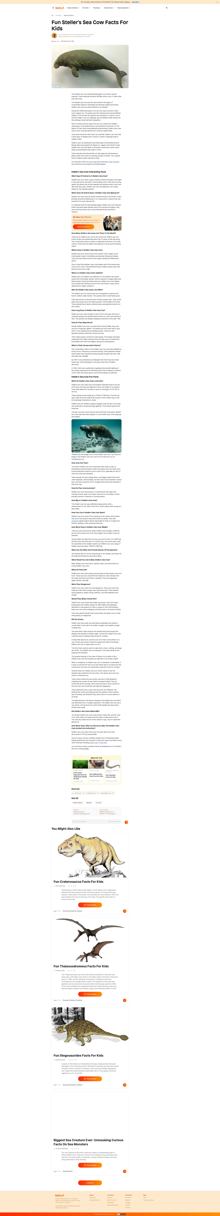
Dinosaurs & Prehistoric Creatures (112, 771)
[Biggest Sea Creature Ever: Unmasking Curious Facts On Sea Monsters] (90, 1113)
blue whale (93, 162)
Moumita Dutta (60, 886)
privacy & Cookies (148, 1200)
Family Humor (108, 8)
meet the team (111, 1200)
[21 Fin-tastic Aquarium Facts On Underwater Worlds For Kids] (80, 764)
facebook (128, 1197)
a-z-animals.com (77, 793)
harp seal (103, 743)
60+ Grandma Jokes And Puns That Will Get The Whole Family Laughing (105, 2)
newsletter (110, 1202)
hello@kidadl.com (78, 459)
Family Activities (72, 8)
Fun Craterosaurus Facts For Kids (78, 882)
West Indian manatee (111, 162)
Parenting (96, 8)
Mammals (89, 802)
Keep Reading (91, 905)
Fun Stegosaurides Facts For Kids (78, 1055)
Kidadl (53, 15)
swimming (75, 521)
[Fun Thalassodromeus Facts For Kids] (90, 939)
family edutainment (112, 1205)
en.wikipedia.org (91, 793)
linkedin (127, 1205)
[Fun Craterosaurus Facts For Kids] (90, 855)
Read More (135, 2)
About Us (109, 1197)
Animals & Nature (78, 770)
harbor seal (94, 743)
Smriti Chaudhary (86, 36)
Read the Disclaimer (81, 821)
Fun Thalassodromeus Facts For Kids (81, 966)
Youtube (127, 1207)
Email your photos (83, 227)
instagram (128, 1202)
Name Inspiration (123, 8)
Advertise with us (94, 1200)
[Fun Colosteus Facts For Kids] (112, 764)
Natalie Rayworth (68, 36)
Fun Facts (85, 8)
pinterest (127, 1200)
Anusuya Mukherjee (62, 1148)
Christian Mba (60, 970)
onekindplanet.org (106, 793)
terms (145, 1197)
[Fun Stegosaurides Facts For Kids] (90, 1029)
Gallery (57, 86)
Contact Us (92, 1197)
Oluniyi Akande (71, 34)
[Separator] (126, 822)
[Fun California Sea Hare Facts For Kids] (96, 764)
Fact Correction (116, 821)
